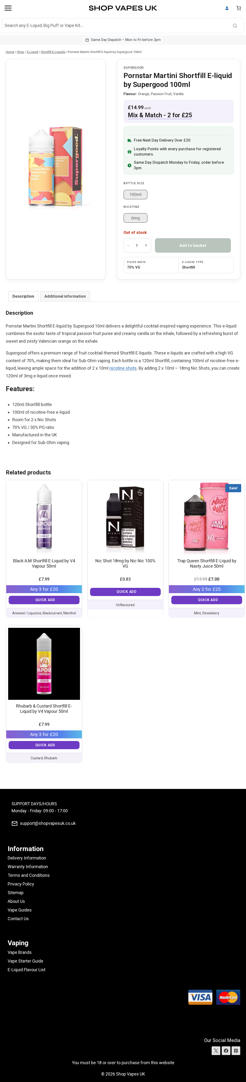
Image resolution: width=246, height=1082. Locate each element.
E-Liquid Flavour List (26, 969)
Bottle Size (133, 183)
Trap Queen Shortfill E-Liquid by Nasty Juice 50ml (206, 563)
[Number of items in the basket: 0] (238, 8)
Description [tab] (23, 296)
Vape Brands (20, 952)
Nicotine (131, 207)
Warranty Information (28, 866)
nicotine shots (123, 368)
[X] (216, 1050)
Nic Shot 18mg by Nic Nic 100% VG (125, 563)
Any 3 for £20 (44, 589)
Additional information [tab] (65, 296)
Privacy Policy (21, 883)
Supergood (133, 67)
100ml (135, 194)
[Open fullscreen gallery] (95, 208)
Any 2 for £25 (207, 589)
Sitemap (16, 892)
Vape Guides (20, 909)
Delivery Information (27, 857)
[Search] (235, 25)
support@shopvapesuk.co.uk (48, 823)
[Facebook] (226, 1050)
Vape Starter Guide (25, 961)
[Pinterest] (236, 1050)
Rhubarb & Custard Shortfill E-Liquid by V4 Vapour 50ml (44, 708)
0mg (135, 218)
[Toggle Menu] (8, 8)
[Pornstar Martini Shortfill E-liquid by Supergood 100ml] (55, 169)
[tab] (56, 208)
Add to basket (193, 245)
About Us (16, 901)
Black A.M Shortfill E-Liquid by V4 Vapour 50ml (44, 563)
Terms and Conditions (29, 875)
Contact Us (18, 918)
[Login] (227, 8)
